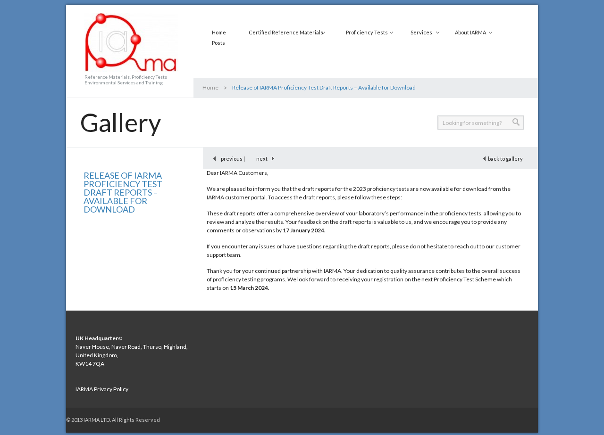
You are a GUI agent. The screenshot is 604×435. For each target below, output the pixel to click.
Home (219, 32)
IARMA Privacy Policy (102, 389)
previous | (231, 159)
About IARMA (470, 32)
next (263, 159)
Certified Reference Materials (286, 32)
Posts (218, 43)
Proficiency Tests (367, 32)
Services (421, 32)
